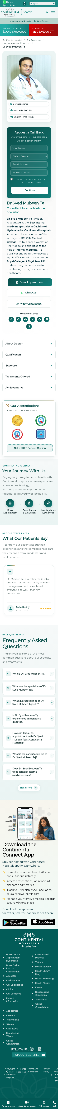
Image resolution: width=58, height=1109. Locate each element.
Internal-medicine (12, 43)
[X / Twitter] (32, 319)
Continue (30, 190)
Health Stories (42, 983)
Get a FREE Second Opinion (30, 448)
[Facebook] (39, 319)
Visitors (39, 962)
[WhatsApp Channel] (11, 319)
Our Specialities (39, 39)
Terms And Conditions (33, 1070)
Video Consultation (31, 303)
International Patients (41, 956)
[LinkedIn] (46, 319)
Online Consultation (41, 1005)
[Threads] (29, 326)
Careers (10, 1015)
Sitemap (10, 1024)
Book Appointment (31, 282)
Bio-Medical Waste (12, 1035)
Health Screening (44, 978)
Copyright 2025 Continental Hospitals (9, 1073)
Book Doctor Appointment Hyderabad (13, 957)
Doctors (31, 43)
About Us (11, 976)
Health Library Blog (42, 972)
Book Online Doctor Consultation (12, 968)
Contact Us (12, 1028)
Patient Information (12, 1000)
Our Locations (13, 993)
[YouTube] (25, 319)
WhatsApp (31, 292)
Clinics (9, 989)
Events (38, 987)
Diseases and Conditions (42, 993)
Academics (12, 1010)
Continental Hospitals (14, 39)
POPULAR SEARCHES (26, 1054)
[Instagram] (18, 319)
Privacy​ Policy (46, 1070)
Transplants (41, 999)
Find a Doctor (13, 980)
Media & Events (43, 966)
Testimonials (12, 1019)
